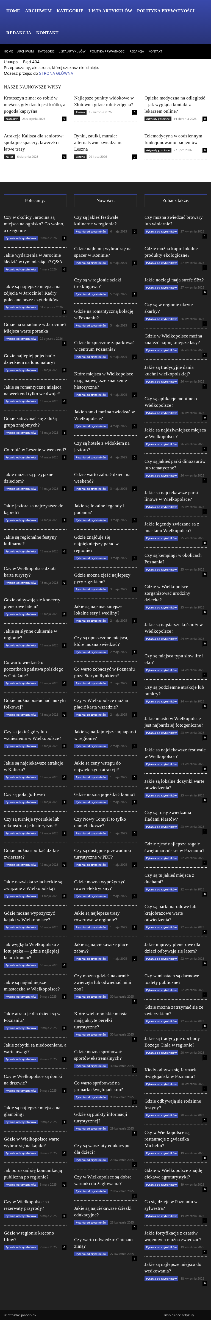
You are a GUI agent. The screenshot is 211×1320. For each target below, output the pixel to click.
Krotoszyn (11, 119)
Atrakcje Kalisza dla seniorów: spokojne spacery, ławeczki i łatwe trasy (34, 142)
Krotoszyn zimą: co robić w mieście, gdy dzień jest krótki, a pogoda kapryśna (34, 104)
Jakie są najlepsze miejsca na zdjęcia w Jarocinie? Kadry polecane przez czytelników (32, 293)
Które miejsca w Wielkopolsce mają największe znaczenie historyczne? (103, 380)
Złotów (80, 112)
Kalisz (9, 157)
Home (13, 11)
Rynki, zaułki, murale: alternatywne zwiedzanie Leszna (98, 142)
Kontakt (47, 33)
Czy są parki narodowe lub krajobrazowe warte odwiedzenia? (170, 913)
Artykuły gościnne (158, 119)
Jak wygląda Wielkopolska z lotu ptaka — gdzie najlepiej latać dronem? (31, 951)
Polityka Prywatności (166, 11)
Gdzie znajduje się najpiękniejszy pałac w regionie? (96, 544)
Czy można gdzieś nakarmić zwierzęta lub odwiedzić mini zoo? (102, 982)
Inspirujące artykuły (179, 1315)
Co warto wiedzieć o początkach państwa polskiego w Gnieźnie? (33, 669)
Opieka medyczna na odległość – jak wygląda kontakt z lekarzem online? (175, 104)
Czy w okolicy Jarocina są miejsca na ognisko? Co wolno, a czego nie (34, 224)
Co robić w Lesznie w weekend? (35, 449)
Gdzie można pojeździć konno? (104, 794)
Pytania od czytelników (20, 238)
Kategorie (70, 11)
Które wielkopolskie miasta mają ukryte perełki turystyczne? (100, 1020)
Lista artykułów (110, 11)
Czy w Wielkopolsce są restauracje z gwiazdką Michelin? (167, 1139)
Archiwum (38, 11)
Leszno (80, 157)
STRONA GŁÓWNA (56, 73)
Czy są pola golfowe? (25, 794)
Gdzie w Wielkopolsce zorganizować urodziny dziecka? (167, 593)
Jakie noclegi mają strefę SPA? (174, 280)
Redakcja (18, 33)
